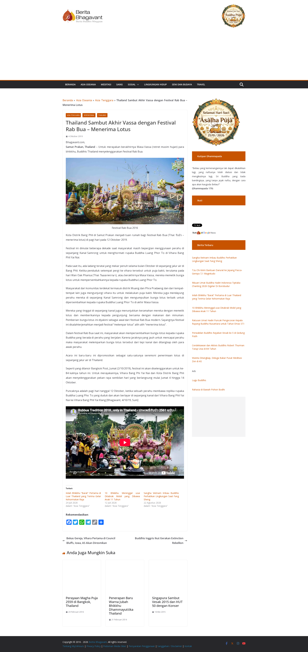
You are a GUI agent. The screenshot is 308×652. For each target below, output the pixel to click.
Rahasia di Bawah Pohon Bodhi (208, 389)
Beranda (70, 84)
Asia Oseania (88, 84)
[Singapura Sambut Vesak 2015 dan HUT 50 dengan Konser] (168, 562)
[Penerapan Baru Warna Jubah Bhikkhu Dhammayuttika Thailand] (125, 562)
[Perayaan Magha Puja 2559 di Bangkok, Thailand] (82, 562)
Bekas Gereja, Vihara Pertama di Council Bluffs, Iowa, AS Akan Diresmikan (90, 540)
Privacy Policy (93, 646)
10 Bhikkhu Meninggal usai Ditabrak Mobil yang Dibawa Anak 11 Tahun (122, 496)
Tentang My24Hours (73, 646)
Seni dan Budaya (182, 84)
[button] (137, 84)
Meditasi (106, 84)
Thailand (102, 115)
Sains (119, 84)
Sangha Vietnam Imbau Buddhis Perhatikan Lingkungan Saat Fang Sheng (161, 496)
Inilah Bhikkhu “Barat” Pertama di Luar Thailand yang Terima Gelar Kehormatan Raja (83, 496)
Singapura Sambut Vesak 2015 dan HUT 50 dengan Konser (167, 602)
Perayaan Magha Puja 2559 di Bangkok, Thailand (82, 602)
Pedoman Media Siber (114, 646)
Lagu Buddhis (199, 380)
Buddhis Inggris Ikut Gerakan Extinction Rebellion (159, 540)
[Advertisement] (154, 55)
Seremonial (89, 115)
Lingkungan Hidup (155, 84)
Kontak (188, 646)
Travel (201, 84)
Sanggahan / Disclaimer (169, 646)
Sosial (132, 84)
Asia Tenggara (104, 100)
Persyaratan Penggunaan (142, 646)
